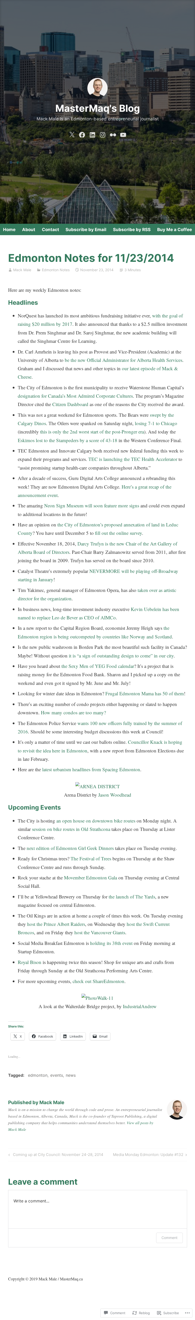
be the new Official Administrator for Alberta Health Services (123, 360)
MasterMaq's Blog (97, 108)
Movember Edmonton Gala (90, 877)
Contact (50, 229)
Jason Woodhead (114, 795)
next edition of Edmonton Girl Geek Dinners (70, 848)
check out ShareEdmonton (98, 981)
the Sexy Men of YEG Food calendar (97, 666)
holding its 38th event (111, 943)
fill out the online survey (118, 533)
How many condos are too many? (73, 712)
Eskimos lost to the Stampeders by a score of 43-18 (67, 440)
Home (9, 229)
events (56, 1075)
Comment (169, 1237)
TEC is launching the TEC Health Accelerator (132, 459)
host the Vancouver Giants (99, 932)
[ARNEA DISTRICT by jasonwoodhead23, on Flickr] (97, 786)
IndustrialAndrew (140, 1006)
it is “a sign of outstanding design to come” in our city (121, 655)
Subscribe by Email (86, 229)
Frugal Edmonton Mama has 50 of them (144, 693)
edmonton (37, 1075)
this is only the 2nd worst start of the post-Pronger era (92, 431)
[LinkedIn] (92, 133)
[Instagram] (102, 133)
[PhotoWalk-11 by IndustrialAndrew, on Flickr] (97, 998)
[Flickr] (113, 133)
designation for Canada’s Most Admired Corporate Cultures (75, 396)
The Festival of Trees (91, 858)
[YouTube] (123, 133)
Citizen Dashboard (70, 404)
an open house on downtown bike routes (95, 820)
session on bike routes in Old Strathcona (71, 829)
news (71, 1075)
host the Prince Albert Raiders (56, 924)
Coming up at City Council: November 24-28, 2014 (55, 1155)
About (28, 229)
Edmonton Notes (56, 270)
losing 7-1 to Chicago (156, 423)
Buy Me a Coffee (174, 229)
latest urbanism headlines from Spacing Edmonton (91, 769)
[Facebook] (82, 133)
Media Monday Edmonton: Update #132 (148, 1155)
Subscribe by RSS (132, 229)
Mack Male (22, 270)
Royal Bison (29, 962)
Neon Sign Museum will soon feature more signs (91, 505)
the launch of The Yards (132, 896)
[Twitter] (71, 133)
